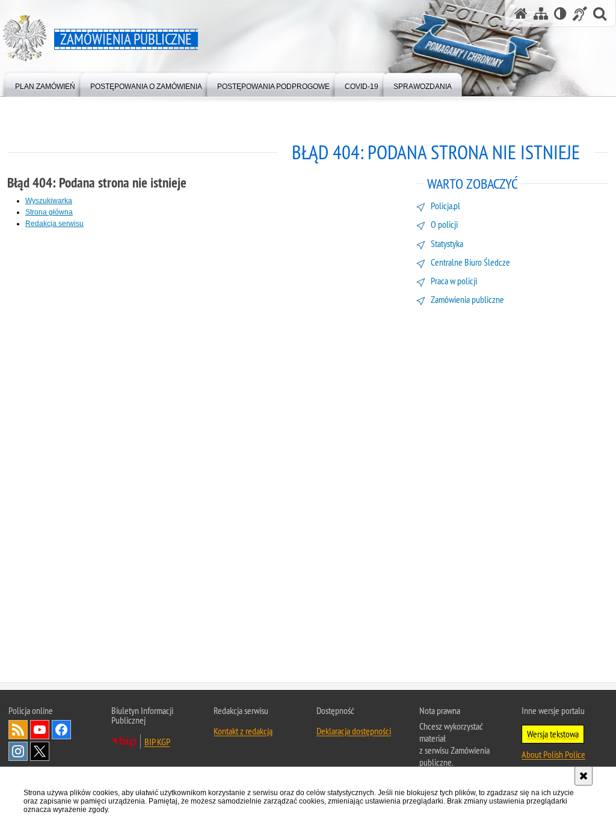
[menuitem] (45, 84)
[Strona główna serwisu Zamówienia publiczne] (521, 13)
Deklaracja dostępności (353, 731)
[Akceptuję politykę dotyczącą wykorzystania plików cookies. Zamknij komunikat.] (583, 776)
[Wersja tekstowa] (560, 13)
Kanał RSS (18, 729)
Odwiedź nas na (39, 729)
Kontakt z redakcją (243, 731)
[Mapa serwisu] (541, 13)
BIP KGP (157, 742)
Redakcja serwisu (54, 223)
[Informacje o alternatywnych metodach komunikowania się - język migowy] (580, 13)
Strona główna (49, 212)
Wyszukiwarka (48, 201)
